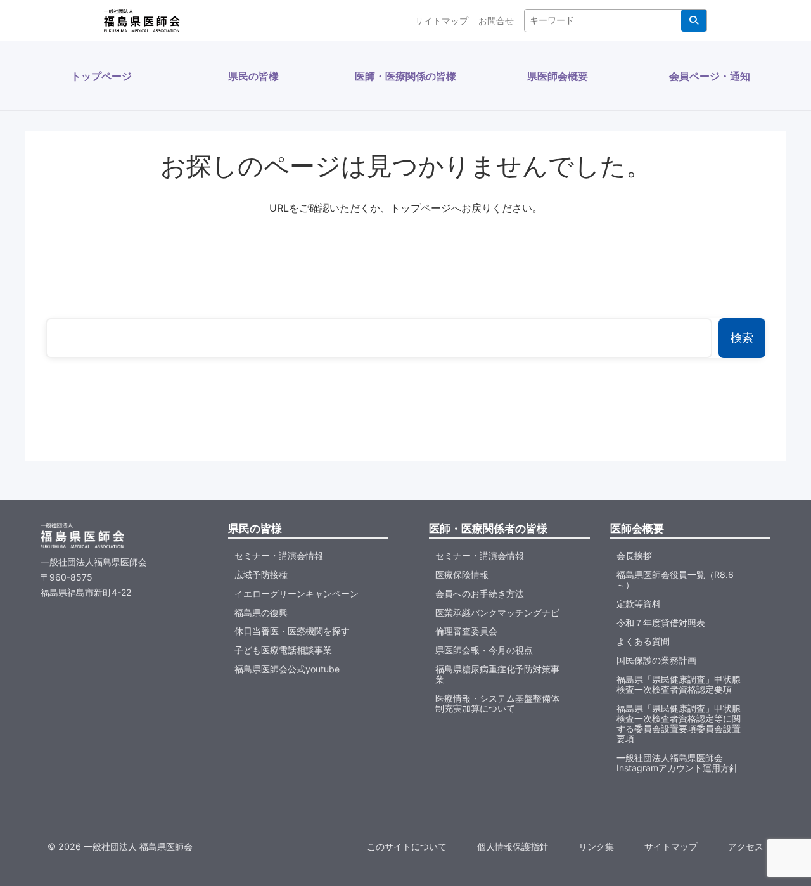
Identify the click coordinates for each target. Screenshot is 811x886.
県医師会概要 (557, 76)
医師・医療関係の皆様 (405, 76)
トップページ (101, 76)
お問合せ (496, 20)
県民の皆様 (253, 76)
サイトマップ (441, 20)
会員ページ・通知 (709, 76)
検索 (693, 20)
